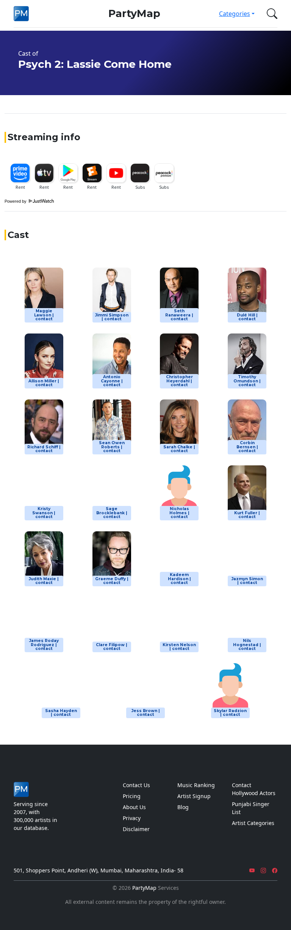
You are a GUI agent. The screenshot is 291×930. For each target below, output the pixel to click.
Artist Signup (194, 796)
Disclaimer (136, 829)
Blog (183, 807)
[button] (270, 13)
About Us (134, 807)
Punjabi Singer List (250, 808)
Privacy (132, 818)
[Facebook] (274, 870)
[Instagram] (263, 870)
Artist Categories (253, 823)
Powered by (16, 201)
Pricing (132, 796)
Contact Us (136, 785)
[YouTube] (252, 870)
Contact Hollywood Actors (253, 789)
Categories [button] (234, 13)
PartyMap (134, 13)
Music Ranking (196, 785)
